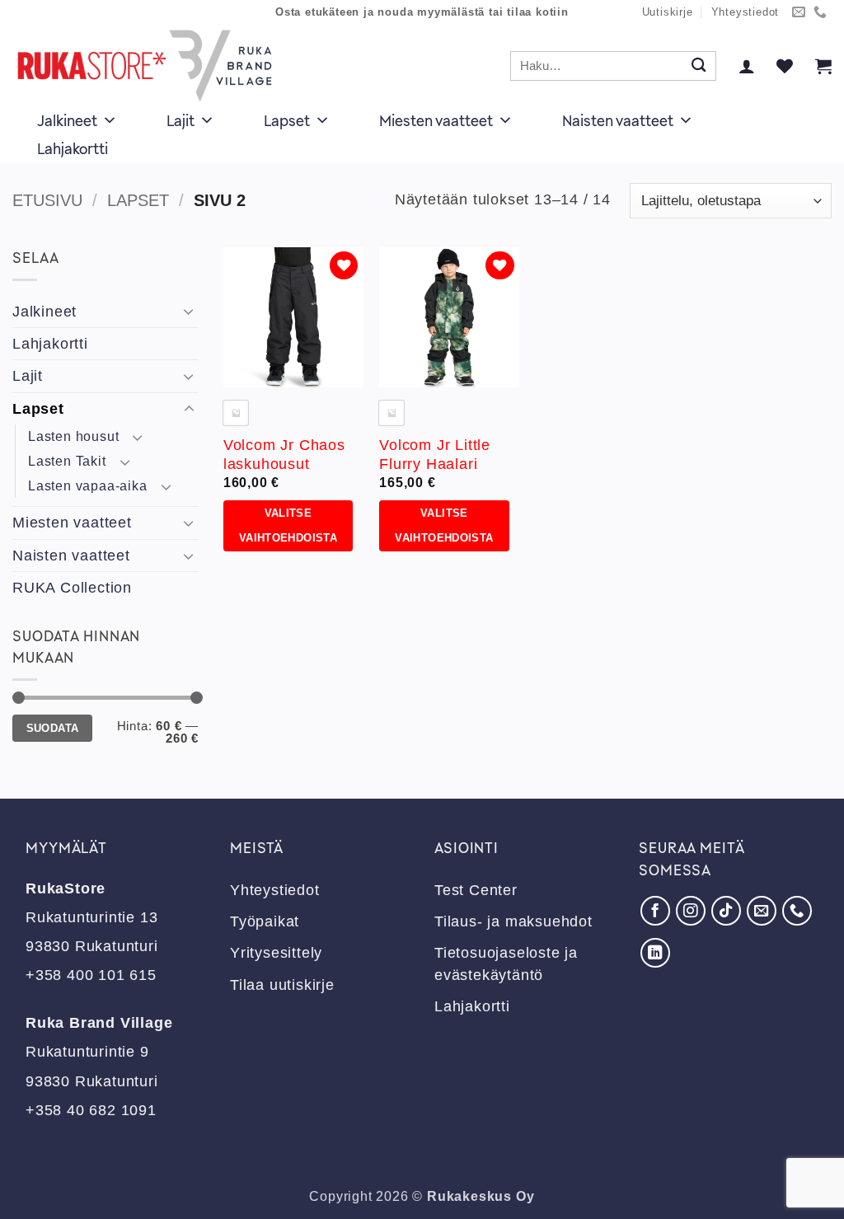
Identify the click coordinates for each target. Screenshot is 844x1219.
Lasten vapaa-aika (88, 486)
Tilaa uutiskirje (282, 985)
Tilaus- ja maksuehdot (513, 921)
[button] (746, 66)
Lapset (287, 120)
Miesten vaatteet (436, 120)
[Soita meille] (821, 13)
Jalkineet (67, 120)
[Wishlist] (784, 66)
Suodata (52, 728)
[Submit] (698, 66)
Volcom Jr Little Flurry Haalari (434, 454)
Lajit (180, 120)
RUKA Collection (72, 587)
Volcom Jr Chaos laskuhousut (284, 454)
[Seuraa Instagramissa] (691, 911)
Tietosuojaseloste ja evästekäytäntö (506, 963)
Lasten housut (73, 436)
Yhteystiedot (745, 12)
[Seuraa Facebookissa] (655, 911)
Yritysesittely (276, 953)
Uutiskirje (667, 12)
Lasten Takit (67, 461)
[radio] (235, 413)
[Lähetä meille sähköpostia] (799, 13)
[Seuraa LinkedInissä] (655, 953)
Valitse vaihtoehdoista (288, 526)
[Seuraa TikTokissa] (726, 911)
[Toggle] (189, 311)
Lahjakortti (72, 148)
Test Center (476, 890)
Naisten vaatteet (617, 120)
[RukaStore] (149, 66)
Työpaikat (264, 921)
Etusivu (47, 200)
